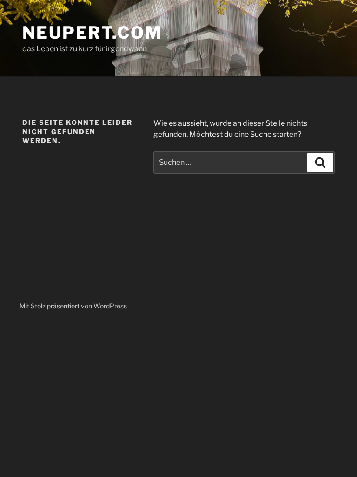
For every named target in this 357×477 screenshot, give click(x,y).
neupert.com (92, 32)
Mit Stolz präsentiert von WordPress (73, 306)
